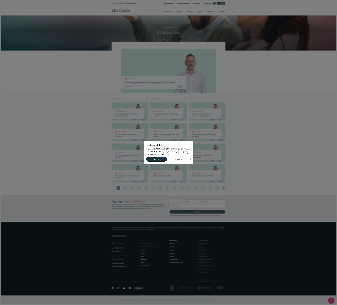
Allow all (156, 159)
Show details (179, 159)
